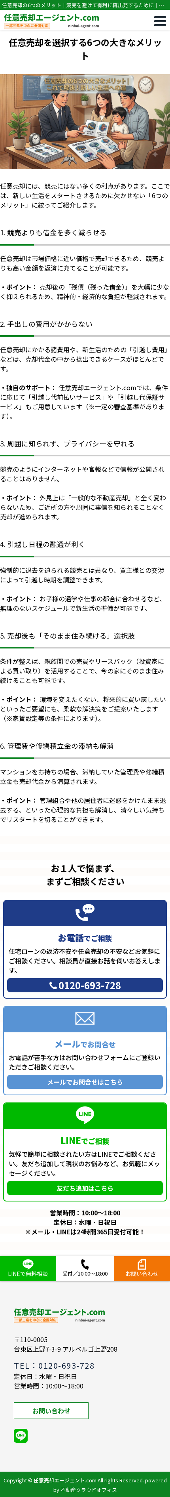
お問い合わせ (51, 1410)
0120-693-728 (90, 985)
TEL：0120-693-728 (54, 1365)
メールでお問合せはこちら (85, 1082)
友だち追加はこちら (85, 1188)
